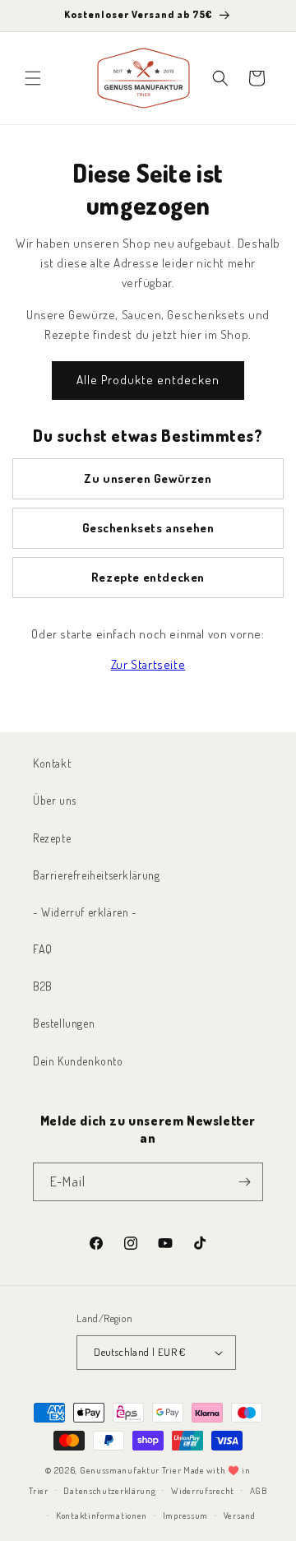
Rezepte (52, 838)
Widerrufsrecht (202, 1491)
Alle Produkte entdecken (148, 380)
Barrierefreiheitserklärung (96, 875)
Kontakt (52, 763)
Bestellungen (64, 1023)
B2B (43, 986)
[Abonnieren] (244, 1182)
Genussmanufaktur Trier (130, 1470)
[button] (33, 78)
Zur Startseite (148, 664)
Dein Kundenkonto (78, 1061)
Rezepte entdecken (148, 577)
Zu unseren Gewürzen (147, 478)
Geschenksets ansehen (148, 528)
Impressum (185, 1515)
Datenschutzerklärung (109, 1491)
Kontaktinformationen (101, 1515)
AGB (258, 1491)
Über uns (54, 800)
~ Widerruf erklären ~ (85, 912)
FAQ (43, 949)
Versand (240, 1515)
